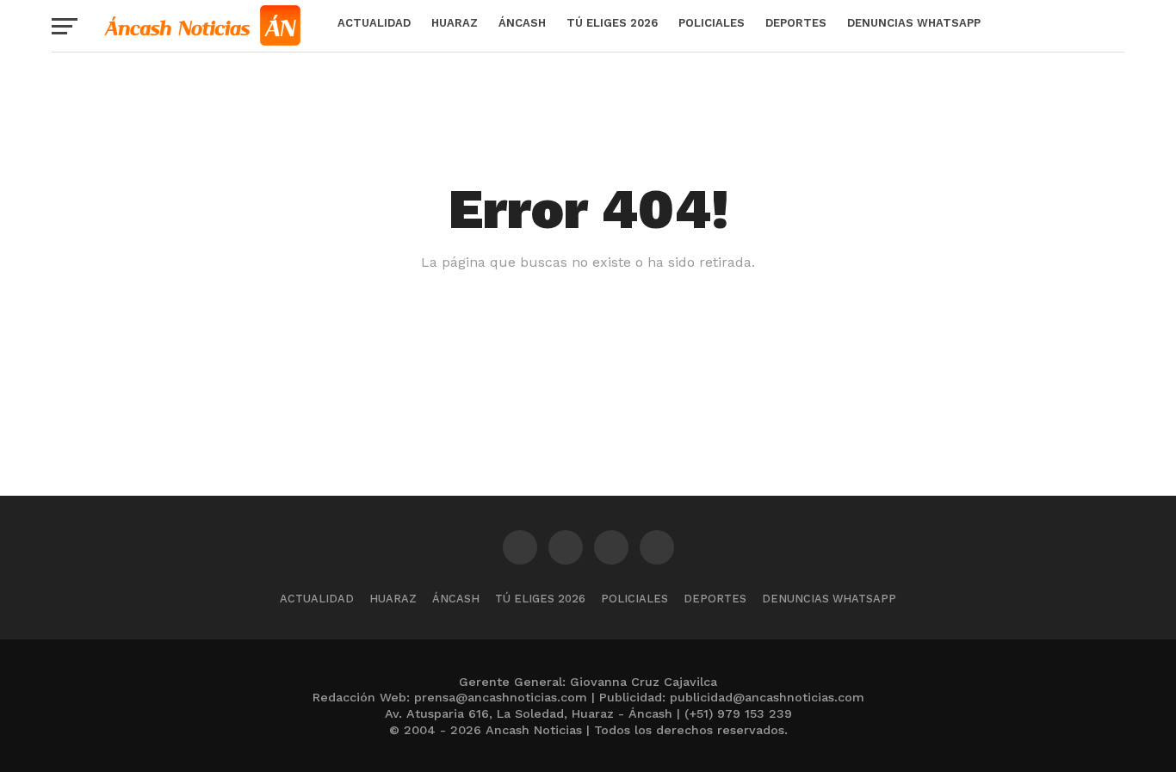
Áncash (522, 22)
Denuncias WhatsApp (914, 22)
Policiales (711, 22)
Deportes (795, 22)
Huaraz (454, 22)
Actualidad (374, 22)
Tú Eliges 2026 (612, 22)
